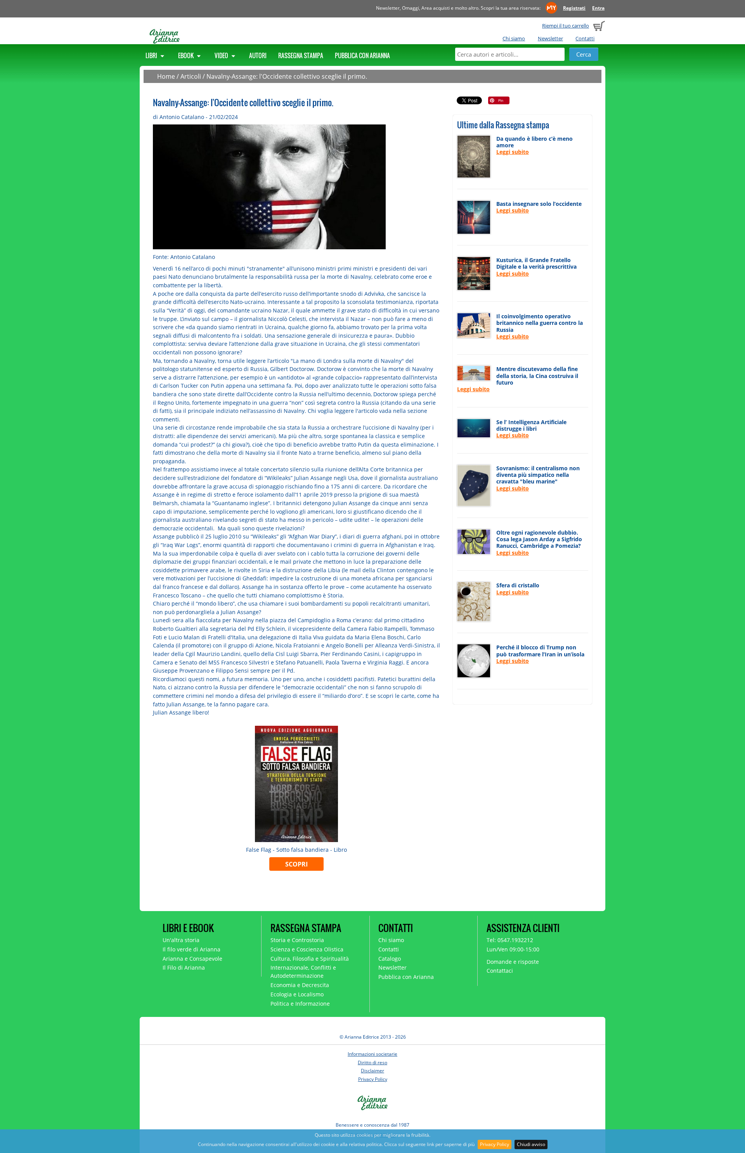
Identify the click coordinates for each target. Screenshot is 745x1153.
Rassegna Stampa (300, 55)
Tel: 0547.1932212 (510, 940)
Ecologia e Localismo (297, 994)
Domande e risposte (513, 961)
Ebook (186, 55)
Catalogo (389, 958)
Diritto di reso (372, 1062)
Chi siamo (513, 38)
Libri (152, 55)
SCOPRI (296, 864)
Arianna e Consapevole (192, 958)
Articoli (190, 76)
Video (222, 55)
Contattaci (500, 970)
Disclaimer (372, 1070)
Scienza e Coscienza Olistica (306, 949)
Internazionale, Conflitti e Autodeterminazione (303, 971)
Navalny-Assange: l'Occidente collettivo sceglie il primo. (286, 76)
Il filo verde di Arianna (191, 949)
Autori (258, 55)
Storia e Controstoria (297, 940)
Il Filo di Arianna (184, 967)
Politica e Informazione (300, 1003)
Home (166, 76)
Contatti (584, 38)
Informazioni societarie (372, 1054)
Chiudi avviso (531, 1144)
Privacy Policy (494, 1144)
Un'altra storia (181, 940)
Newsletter (550, 38)
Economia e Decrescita (299, 985)
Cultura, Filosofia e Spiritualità (309, 958)
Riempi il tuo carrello (565, 25)
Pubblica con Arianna (362, 55)
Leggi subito (512, 151)
